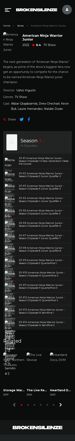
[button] (21, 404)
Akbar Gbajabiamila (24, 103)
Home (6, 25)
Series (20, 25)
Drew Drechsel (49, 103)
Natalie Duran (53, 109)
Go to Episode (16, 160)
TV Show (49, 45)
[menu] (8, 9)
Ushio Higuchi (26, 90)
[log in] (64, 9)
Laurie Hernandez (30, 109)
